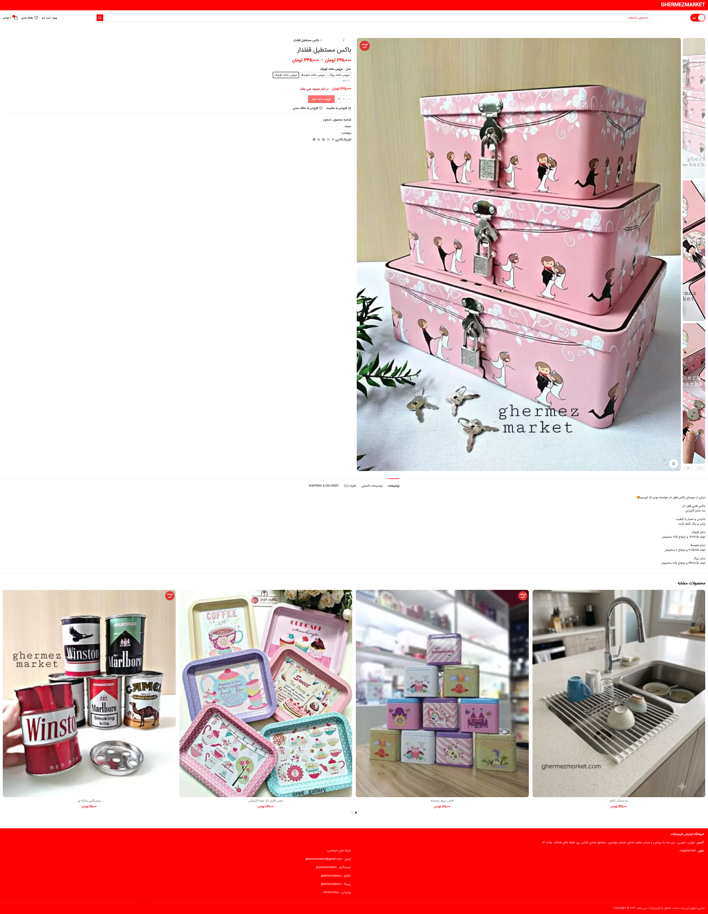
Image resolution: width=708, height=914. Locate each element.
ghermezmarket (326, 867)
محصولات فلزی (332, 40)
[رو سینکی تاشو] (618, 693)
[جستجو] (100, 17)
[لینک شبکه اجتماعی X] (328, 139)
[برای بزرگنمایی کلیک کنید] (673, 463)
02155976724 (687, 851)
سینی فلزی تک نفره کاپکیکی (266, 800)
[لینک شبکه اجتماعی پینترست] (323, 139)
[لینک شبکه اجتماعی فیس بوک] (333, 139)
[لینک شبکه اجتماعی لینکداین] (319, 139)
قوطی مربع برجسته (442, 800)
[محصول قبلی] (14, 40)
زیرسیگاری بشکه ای (89, 800)
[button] (700, 468)
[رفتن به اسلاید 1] (356, 813)
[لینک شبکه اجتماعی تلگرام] (314, 139)
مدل (348, 69)
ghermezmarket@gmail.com (323, 859)
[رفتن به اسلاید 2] (352, 813)
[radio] (339, 75)
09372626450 (331, 892)
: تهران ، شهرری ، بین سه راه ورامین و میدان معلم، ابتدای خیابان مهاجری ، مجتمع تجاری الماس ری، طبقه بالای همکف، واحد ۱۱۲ (623, 842)
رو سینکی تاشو (619, 800)
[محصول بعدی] (5, 40)
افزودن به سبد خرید (321, 99)
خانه (348, 40)
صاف (344, 80)
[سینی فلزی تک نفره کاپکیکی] (265, 693)
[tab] (393, 484)
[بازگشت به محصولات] (9, 40)
